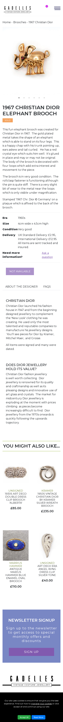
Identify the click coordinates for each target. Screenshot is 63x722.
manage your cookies (41, 703)
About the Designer (21, 286)
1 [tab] (19, 97)
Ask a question (47, 255)
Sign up (31, 652)
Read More (38, 717)
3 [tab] (29, 97)
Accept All (24, 717)
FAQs (47, 286)
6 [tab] (44, 97)
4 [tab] (34, 97)
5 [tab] (39, 97)
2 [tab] (24, 97)
